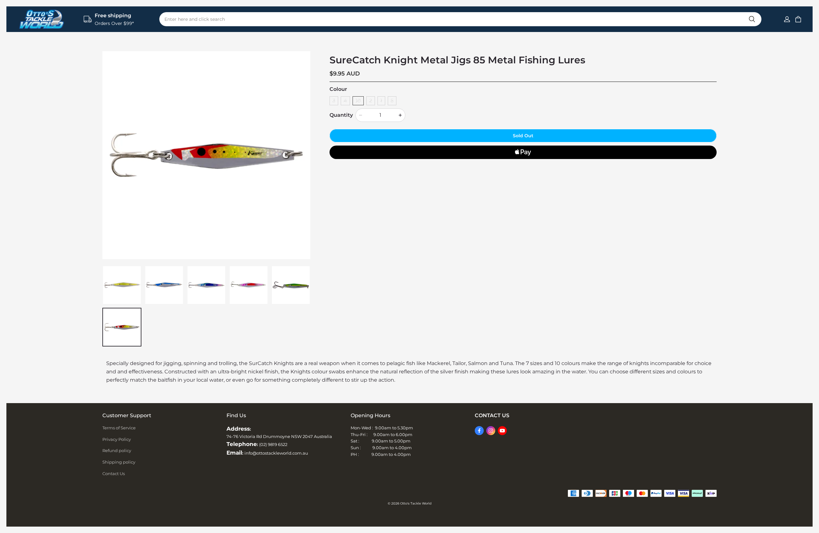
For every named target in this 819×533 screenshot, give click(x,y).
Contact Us (113, 473)
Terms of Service (119, 427)
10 (358, 101)
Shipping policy (118, 462)
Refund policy (116, 450)
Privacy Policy (116, 439)
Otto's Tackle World (416, 503)
